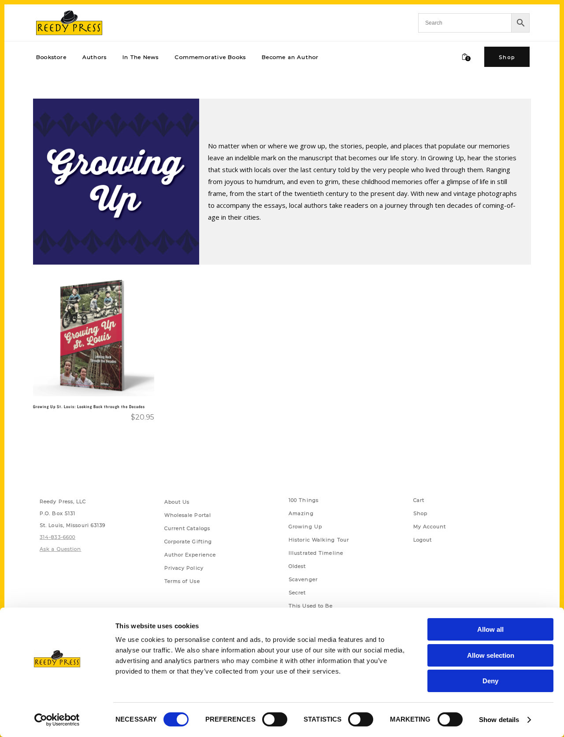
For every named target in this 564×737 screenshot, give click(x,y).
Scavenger (303, 579)
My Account (429, 526)
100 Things (304, 500)
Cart (418, 500)
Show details (499, 719)
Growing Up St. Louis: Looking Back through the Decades (89, 406)
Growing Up (305, 526)
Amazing (301, 513)
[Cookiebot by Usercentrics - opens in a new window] (57, 719)
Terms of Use (182, 581)
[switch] (274, 719)
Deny (490, 681)
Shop (420, 513)
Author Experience (190, 555)
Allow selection (490, 655)
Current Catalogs (187, 528)
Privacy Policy (184, 568)
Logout (422, 540)
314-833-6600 (57, 537)
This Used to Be (311, 606)
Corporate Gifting (188, 541)
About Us (177, 502)
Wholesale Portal (188, 515)
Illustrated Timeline (316, 553)
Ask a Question (60, 549)
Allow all (490, 629)
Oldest (297, 566)
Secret (297, 593)
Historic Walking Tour (319, 540)
